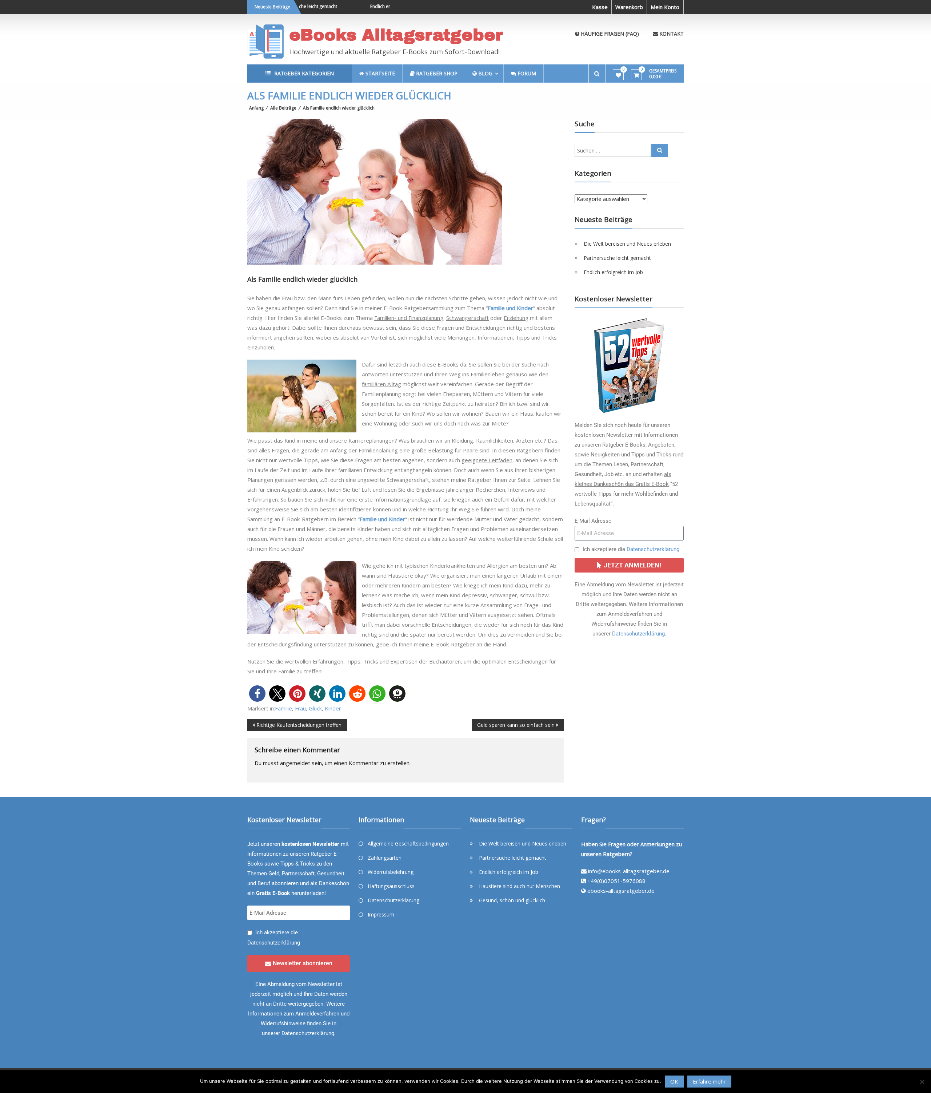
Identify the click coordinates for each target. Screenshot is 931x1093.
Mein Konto (665, 7)
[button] (257, 693)
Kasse (600, 7)
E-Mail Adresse (593, 521)
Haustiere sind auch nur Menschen (519, 886)
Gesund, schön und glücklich (512, 900)
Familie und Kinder (510, 308)
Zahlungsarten (384, 857)
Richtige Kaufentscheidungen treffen (298, 724)
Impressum (381, 914)
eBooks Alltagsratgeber (396, 35)
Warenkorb (629, 7)
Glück (315, 708)
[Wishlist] (618, 75)
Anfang (256, 108)
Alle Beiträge (283, 108)
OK (674, 1081)
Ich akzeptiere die (631, 549)
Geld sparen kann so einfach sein (516, 724)
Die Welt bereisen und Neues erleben (627, 243)
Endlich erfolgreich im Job (375, 6)
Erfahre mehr (709, 1081)
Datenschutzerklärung (653, 549)
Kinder (333, 708)
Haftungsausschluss (391, 886)
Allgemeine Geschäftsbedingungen (408, 843)
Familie (283, 708)
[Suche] (659, 150)
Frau (300, 708)
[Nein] (922, 1081)
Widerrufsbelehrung (390, 871)
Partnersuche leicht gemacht (617, 257)
